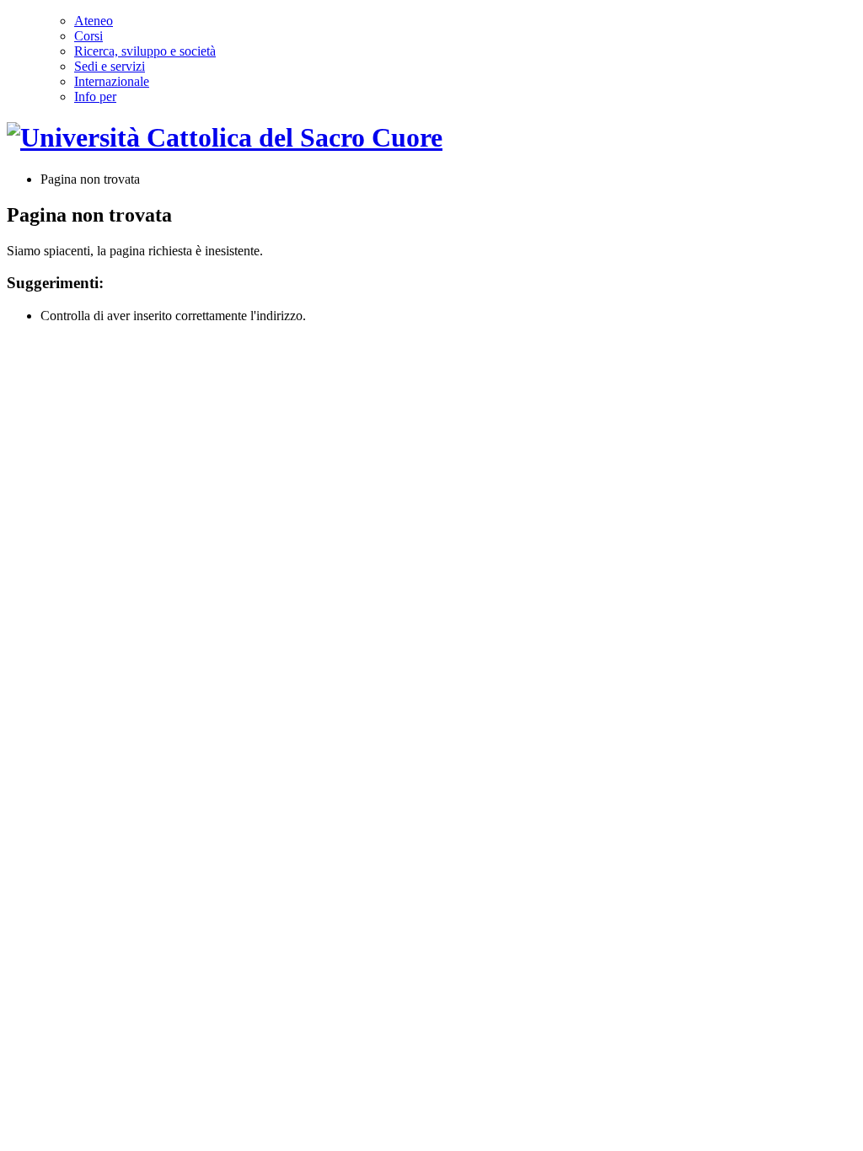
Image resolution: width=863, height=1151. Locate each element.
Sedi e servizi (109, 66)
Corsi (88, 36)
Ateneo (93, 20)
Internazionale (111, 81)
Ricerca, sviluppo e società (145, 51)
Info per (95, 96)
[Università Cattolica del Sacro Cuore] (224, 137)
